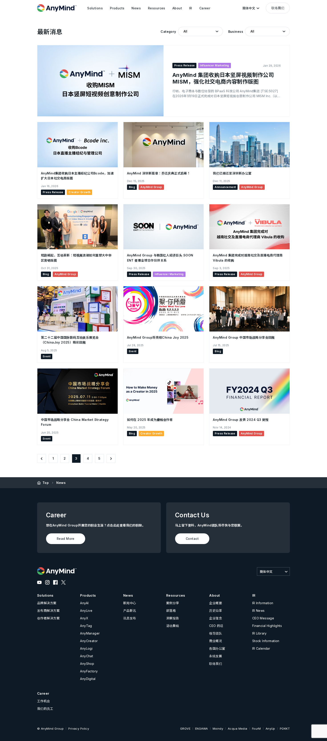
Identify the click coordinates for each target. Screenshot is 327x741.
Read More (66, 538)
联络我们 (277, 8)
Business (235, 31)
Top (45, 483)
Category (168, 31)
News (61, 483)
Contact (192, 538)
